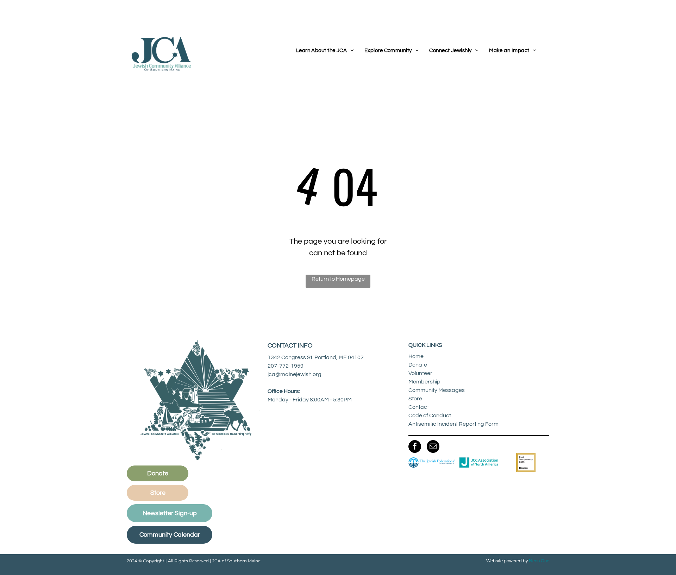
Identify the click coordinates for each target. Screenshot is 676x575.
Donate (417, 365)
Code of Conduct (429, 415)
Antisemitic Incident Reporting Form (453, 424)
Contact (418, 407)
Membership (424, 382)
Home (416, 356)
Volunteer (420, 373)
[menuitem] (325, 51)
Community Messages (436, 390)
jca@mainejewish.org (294, 374)
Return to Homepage (338, 279)
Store (415, 398)
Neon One (539, 560)
